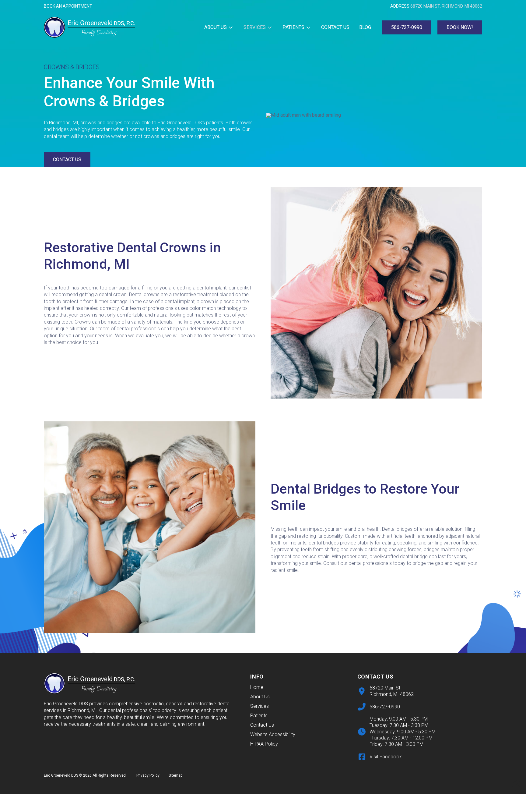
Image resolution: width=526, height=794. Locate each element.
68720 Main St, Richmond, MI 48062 (446, 6)
